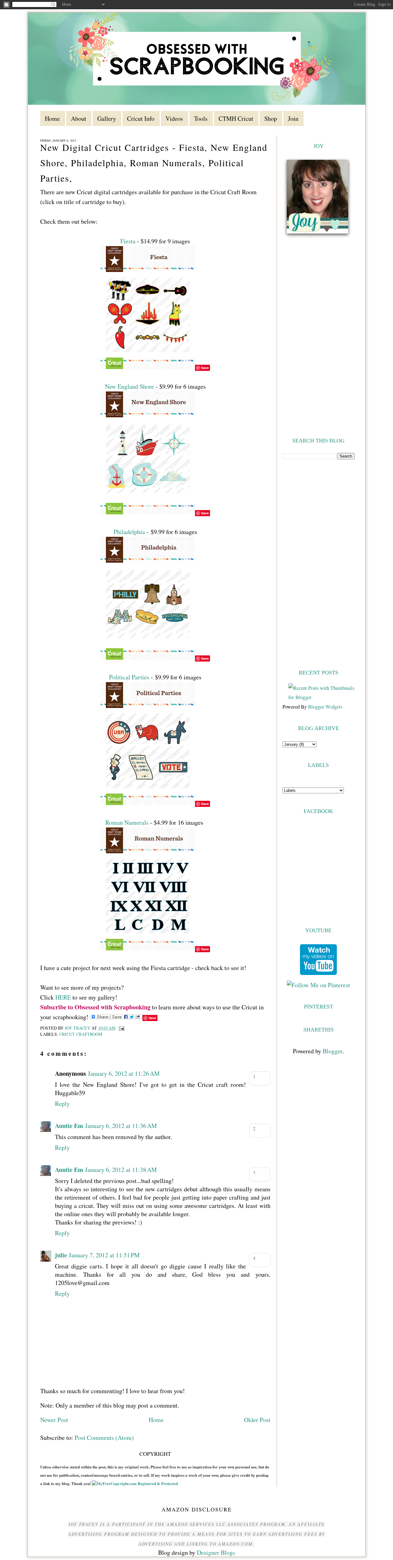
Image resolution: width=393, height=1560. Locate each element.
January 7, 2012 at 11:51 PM (104, 1255)
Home (156, 1420)
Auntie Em (69, 1125)
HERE (63, 997)
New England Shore (129, 386)
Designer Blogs (216, 1552)
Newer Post (54, 1420)
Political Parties (129, 677)
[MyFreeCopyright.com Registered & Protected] (135, 1483)
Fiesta (127, 241)
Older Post (257, 1420)
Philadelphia (129, 532)
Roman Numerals (127, 822)
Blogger (332, 1051)
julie (61, 1255)
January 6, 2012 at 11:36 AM (121, 1126)
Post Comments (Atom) (104, 1437)
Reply (62, 1103)
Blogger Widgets (325, 706)
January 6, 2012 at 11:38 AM (121, 1169)
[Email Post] (121, 1028)
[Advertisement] (318, 563)
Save (205, 367)
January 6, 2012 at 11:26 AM (124, 1073)
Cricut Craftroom (80, 1034)
